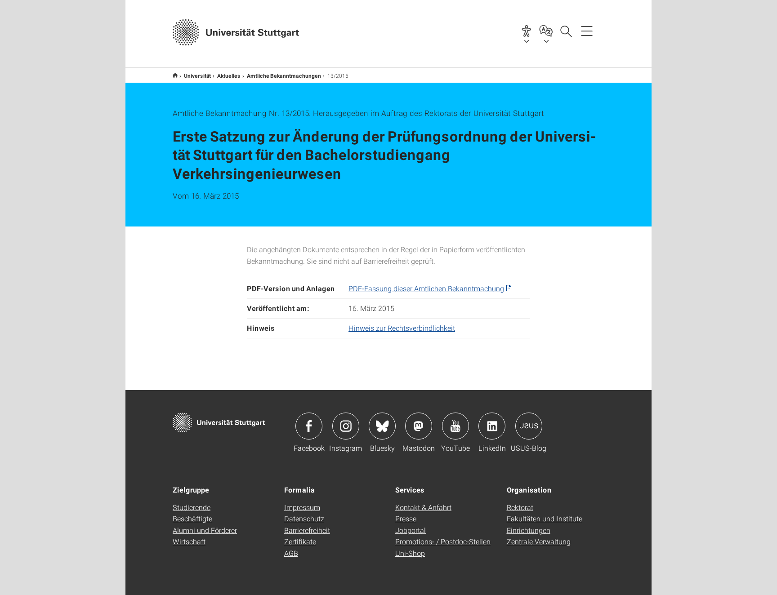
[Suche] (565, 30)
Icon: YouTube (455, 426)
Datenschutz (304, 518)
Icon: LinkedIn (491, 426)
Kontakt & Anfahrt (423, 507)
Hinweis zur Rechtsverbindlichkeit (401, 328)
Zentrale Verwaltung (539, 541)
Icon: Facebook (308, 426)
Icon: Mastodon (418, 426)
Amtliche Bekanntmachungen (284, 75)
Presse (405, 518)
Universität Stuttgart (175, 75)
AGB (291, 553)
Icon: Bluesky (382, 426)
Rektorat (520, 507)
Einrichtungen (528, 530)
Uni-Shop (410, 553)
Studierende (191, 507)
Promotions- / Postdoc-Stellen (443, 541)
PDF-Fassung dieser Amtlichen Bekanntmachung (426, 288)
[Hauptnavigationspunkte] (586, 30)
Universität (197, 75)
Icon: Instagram (345, 426)
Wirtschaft (189, 541)
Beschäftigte (192, 518)
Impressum (302, 507)
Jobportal (410, 530)
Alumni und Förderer (205, 530)
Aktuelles (229, 75)
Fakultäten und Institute (544, 518)
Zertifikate (300, 541)
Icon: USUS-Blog (528, 426)
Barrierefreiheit (307, 530)
